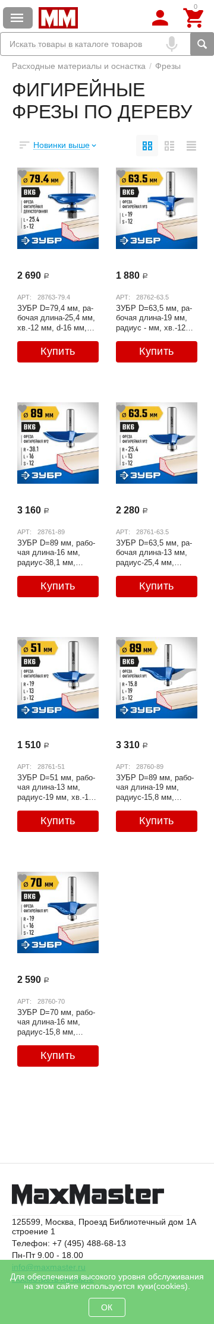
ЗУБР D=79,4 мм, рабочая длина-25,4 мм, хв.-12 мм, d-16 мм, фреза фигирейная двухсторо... (56, 318)
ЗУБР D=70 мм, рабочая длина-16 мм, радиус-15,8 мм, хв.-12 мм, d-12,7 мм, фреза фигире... (56, 1022)
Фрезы (168, 66)
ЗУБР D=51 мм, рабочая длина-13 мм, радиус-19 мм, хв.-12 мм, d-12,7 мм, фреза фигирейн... (56, 787)
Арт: (24, 297)
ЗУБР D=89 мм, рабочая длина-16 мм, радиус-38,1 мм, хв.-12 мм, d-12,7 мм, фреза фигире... (56, 552)
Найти (202, 44)
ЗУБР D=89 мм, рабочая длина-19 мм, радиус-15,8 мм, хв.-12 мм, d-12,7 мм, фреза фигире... (155, 787)
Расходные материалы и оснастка (79, 66)
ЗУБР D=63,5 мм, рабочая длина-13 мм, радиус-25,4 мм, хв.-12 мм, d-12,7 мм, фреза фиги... (154, 552)
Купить (57, 351)
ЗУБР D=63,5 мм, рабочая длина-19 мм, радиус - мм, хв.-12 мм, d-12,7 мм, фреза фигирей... (154, 318)
